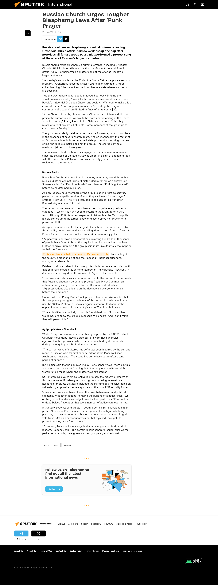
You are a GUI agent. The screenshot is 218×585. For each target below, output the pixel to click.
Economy (96, 524)
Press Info (31, 551)
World (61, 524)
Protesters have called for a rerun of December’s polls (75, 254)
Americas (73, 524)
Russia (84, 524)
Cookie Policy (76, 551)
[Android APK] (194, 561)
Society (56, 445)
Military (108, 524)
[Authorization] (188, 4)
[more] (28, 33)
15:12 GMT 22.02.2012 (52, 32)
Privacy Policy (92, 551)
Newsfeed (67, 445)
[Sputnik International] (30, 8)
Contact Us (61, 551)
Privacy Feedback (110, 551)
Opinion (47, 445)
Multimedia (141, 524)
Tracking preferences (132, 551)
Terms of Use (46, 551)
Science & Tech (124, 524)
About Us (18, 551)
